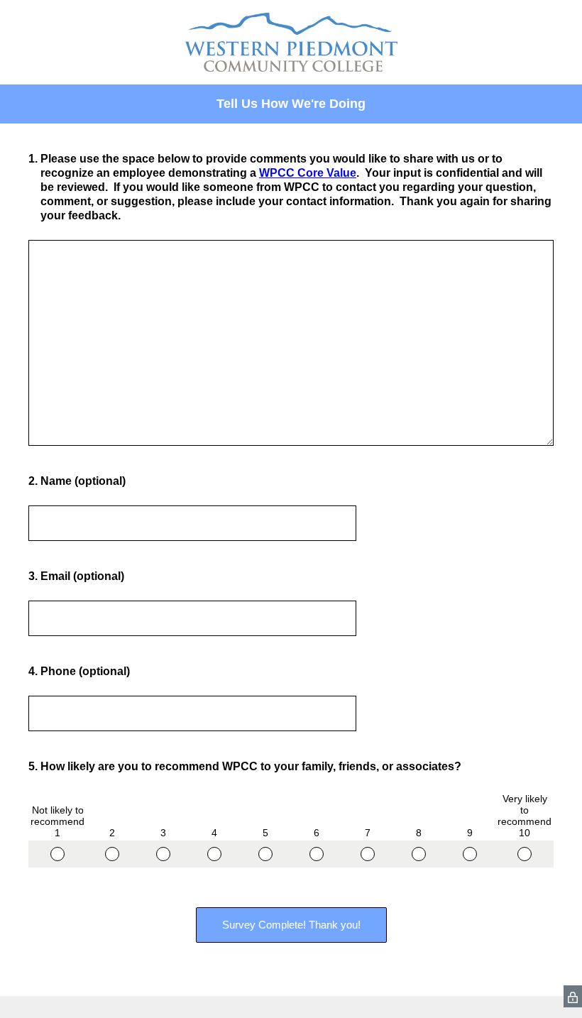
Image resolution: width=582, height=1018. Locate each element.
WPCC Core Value (307, 173)
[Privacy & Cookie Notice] (572, 996)
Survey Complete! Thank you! (291, 925)
